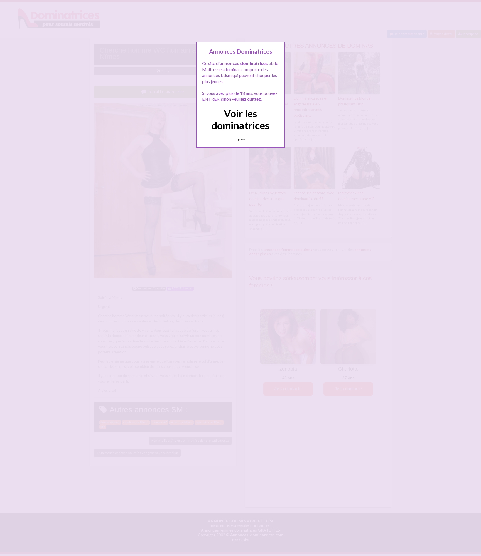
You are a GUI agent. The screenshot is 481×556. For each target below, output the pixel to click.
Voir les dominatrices (240, 119)
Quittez (241, 139)
